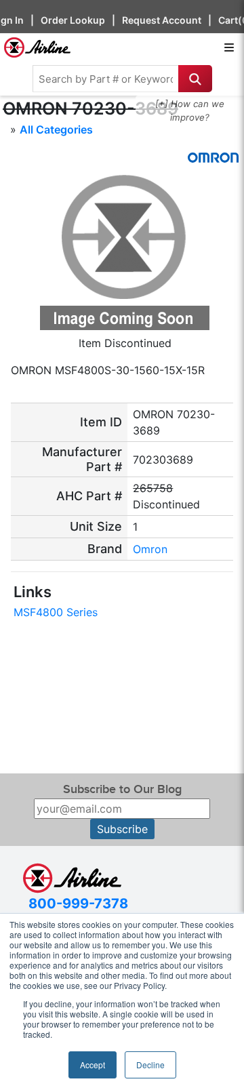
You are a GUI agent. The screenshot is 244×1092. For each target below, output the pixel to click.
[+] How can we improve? (189, 110)
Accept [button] (92, 1064)
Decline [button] (150, 1064)
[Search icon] (195, 78)
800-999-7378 (78, 903)
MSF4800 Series (56, 612)
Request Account (161, 20)
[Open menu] (229, 47)
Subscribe (122, 829)
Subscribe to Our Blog (122, 789)
